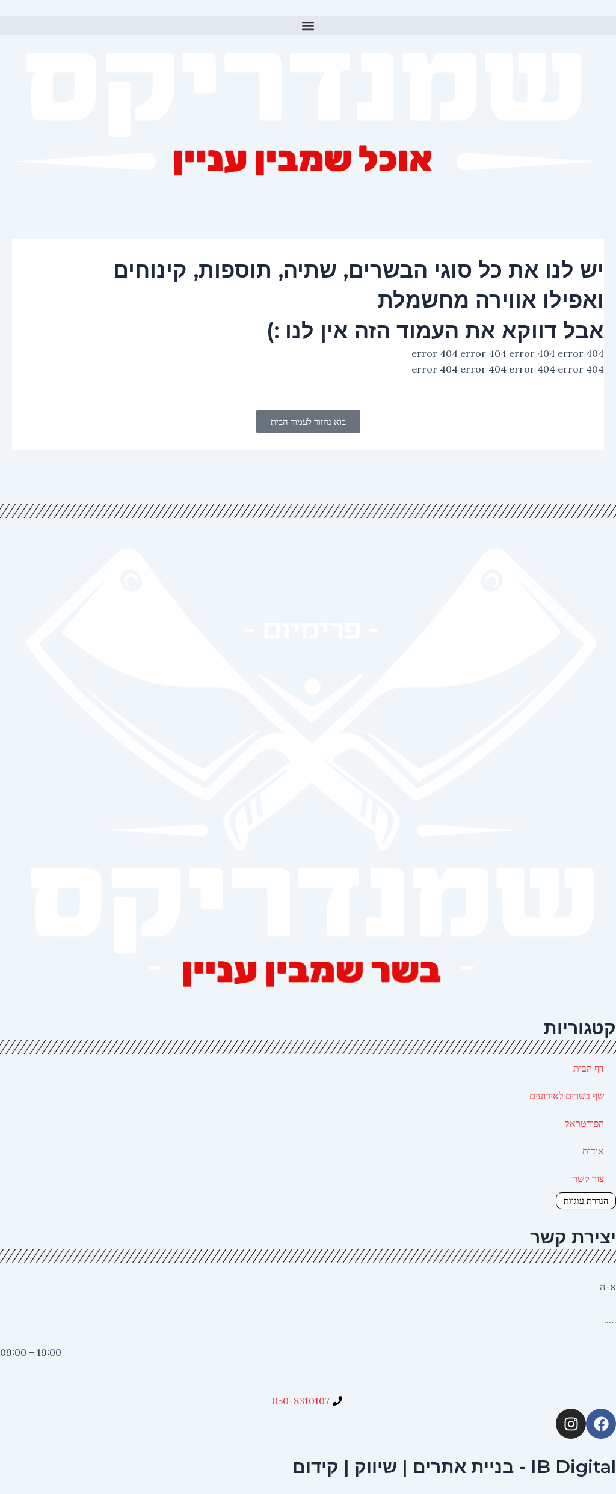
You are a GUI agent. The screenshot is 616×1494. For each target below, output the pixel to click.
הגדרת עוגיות (586, 1200)
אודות (593, 1151)
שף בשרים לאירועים (566, 1096)
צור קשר (588, 1178)
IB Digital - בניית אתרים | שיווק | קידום (454, 1467)
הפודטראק (584, 1123)
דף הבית (588, 1068)
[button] (308, 25)
